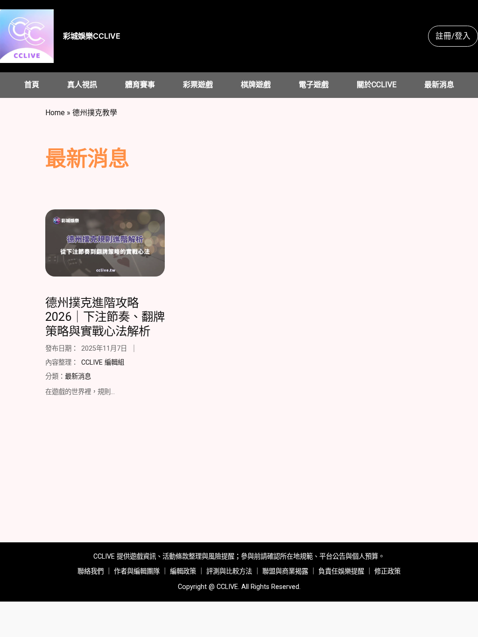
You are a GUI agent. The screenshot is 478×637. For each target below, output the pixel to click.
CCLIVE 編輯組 (102, 363)
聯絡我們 (90, 571)
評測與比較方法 (229, 571)
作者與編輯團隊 (137, 571)
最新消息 (78, 377)
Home (55, 112)
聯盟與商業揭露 (285, 571)
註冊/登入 (453, 36)
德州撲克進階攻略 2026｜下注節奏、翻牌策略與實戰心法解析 (105, 317)
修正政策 (387, 571)
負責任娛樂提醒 (341, 571)
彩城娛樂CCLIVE (91, 36)
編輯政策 (183, 571)
